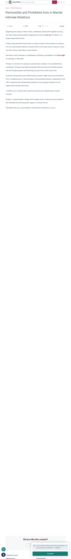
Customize (57, 547)
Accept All (50, 553)
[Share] (3, 549)
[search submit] (54, 2)
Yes (31, 545)
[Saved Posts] (64, 2)
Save (10, 26)
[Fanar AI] (3, 555)
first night (61, 55)
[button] (43, 26)
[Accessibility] (61, 2)
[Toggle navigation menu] (7, 2)
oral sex (48, 35)
